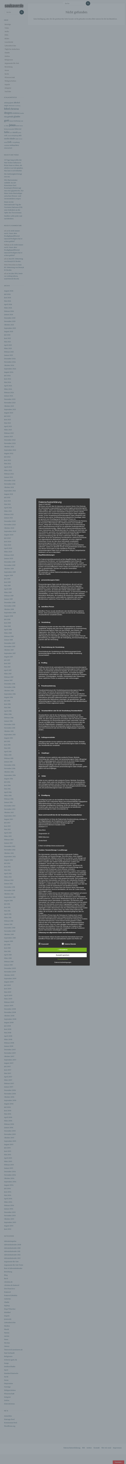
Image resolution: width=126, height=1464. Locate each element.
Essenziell (44, 944)
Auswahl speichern (62, 955)
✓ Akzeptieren (63, 950)
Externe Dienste (70, 944)
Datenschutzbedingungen (62, 962)
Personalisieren (63, 959)
